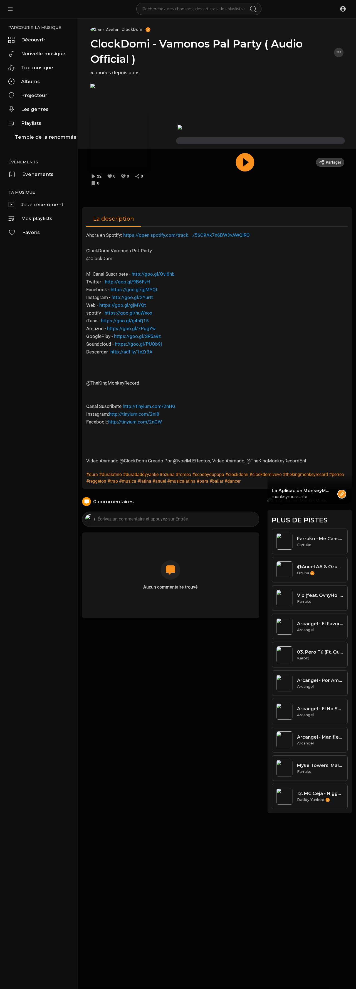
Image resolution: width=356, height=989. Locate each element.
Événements (37, 174)
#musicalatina (181, 481)
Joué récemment (42, 204)
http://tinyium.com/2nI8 (134, 414)
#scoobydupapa (208, 474)
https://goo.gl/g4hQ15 (125, 320)
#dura (92, 474)
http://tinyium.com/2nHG (149, 406)
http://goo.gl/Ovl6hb (153, 274)
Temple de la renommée (45, 137)
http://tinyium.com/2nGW (135, 422)
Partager (333, 162)
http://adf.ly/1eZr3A (131, 352)
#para (202, 481)
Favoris (31, 232)
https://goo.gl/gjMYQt (134, 289)
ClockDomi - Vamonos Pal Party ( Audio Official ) (196, 51)
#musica (127, 481)
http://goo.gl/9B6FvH (127, 282)
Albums (30, 81)
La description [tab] (113, 218)
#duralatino (110, 474)
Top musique (37, 67)
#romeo (183, 474)
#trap (112, 481)
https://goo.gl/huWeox (128, 313)
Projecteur (34, 95)
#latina (144, 481)
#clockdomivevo (265, 474)
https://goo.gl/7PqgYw (131, 328)
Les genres (34, 109)
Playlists (31, 123)
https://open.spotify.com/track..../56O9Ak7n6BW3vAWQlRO (186, 235)
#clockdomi (236, 474)
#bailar (216, 481)
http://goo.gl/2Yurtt (132, 297)
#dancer (232, 481)
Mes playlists (36, 218)
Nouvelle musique (43, 53)
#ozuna (167, 474)
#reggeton (96, 481)
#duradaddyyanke (141, 474)
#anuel (159, 481)
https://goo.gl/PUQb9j (138, 344)
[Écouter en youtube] (92, 85)
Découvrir (33, 40)
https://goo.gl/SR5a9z (137, 336)
